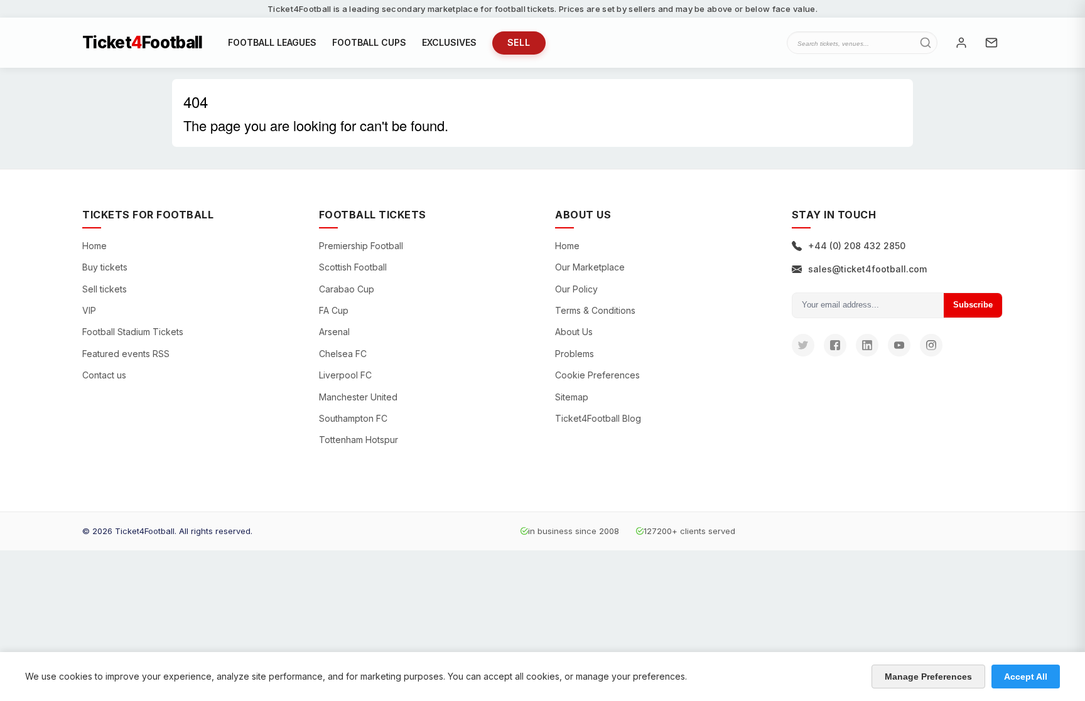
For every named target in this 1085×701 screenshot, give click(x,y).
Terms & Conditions (595, 310)
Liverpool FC (345, 375)
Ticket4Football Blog (598, 418)
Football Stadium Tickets (132, 331)
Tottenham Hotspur (358, 439)
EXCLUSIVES (449, 42)
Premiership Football (361, 245)
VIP (89, 310)
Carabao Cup (346, 289)
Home (94, 245)
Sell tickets (104, 289)
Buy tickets (104, 267)
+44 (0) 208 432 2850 (856, 245)
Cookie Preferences (597, 375)
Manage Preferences (928, 677)
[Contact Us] (991, 42)
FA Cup (333, 310)
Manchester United (358, 397)
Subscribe (973, 304)
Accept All (1025, 677)
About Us (574, 331)
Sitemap (571, 397)
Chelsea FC (343, 353)
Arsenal (334, 331)
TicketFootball (142, 43)
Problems (574, 353)
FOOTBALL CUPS (369, 42)
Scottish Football (353, 267)
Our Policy (576, 289)
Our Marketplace (590, 267)
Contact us (104, 375)
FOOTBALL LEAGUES (272, 42)
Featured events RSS (126, 353)
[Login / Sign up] (961, 42)
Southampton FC (353, 418)
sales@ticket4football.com (867, 269)
